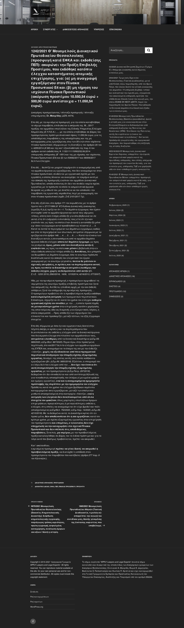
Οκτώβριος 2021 (116, 245)
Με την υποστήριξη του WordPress (97, 621)
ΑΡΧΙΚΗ (34, 29)
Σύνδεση (34, 591)
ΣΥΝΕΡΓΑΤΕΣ (49, 29)
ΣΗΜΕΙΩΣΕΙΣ (114, 296)
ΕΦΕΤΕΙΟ (113, 286)
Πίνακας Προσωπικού (67, 486)
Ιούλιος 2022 (115, 230)
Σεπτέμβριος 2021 (117, 250)
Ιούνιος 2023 (115, 220)
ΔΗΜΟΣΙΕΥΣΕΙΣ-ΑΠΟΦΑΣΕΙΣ (75, 29)
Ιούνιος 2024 (115, 210)
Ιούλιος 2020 (115, 255)
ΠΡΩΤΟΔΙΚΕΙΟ (59, 483)
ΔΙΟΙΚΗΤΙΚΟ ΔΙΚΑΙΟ (42, 486)
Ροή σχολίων (36, 601)
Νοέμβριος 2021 (116, 240)
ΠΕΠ (56, 486)
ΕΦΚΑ (52, 486)
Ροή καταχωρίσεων (39, 596)
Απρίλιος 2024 (115, 215)
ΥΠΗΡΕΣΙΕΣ (99, 29)
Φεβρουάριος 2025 (118, 205)
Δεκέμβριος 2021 (117, 235)
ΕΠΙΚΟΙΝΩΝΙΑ (115, 29)
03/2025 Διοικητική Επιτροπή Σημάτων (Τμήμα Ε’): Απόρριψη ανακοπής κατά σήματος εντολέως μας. (130, 69)
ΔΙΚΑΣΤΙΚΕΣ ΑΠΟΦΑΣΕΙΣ (44, 483)
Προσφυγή (80, 486)
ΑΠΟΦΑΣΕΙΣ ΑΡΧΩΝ (118, 271)
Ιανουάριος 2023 (117, 225)
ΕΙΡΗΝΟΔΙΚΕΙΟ (116, 281)
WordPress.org (36, 606)
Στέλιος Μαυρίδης (49, 47)
